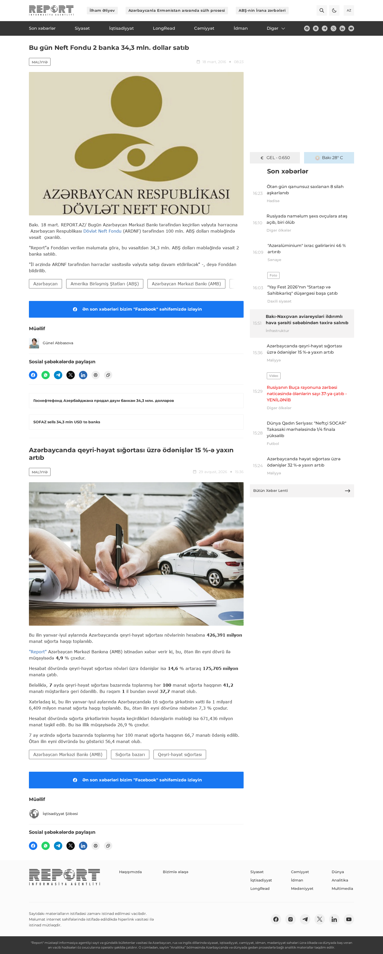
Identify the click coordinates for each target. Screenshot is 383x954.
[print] (95, 375)
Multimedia (342, 888)
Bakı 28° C (332, 157)
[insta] (316, 28)
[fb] (307, 28)
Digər (273, 28)
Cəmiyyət (300, 872)
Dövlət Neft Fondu (102, 230)
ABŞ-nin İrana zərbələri (262, 10)
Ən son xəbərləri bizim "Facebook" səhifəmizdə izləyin (142, 309)
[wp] (45, 375)
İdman (297, 880)
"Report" (38, 651)
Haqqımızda (130, 872)
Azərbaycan (45, 283)
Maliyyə (40, 62)
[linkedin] (342, 28)
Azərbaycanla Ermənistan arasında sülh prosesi (176, 10)
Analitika (340, 880)
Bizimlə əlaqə (175, 872)
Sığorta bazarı (130, 754)
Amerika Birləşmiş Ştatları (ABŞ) (105, 283)
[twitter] (333, 28)
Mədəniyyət (302, 888)
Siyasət (257, 872)
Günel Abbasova (58, 343)
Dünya (338, 872)
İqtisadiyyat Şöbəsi (60, 813)
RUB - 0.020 (278, 157)
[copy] (108, 375)
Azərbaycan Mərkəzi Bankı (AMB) (186, 283)
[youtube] (351, 28)
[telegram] (325, 28)
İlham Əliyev (102, 10)
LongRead (260, 888)
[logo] (51, 10)
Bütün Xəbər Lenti (270, 490)
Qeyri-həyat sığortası (180, 754)
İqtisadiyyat (261, 880)
